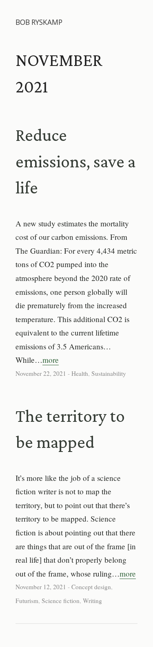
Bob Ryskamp (39, 22)
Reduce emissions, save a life (75, 161)
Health (79, 373)
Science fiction (61, 601)
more (50, 360)
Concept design (91, 587)
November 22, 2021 (41, 373)
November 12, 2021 (41, 587)
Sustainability (108, 373)
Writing (92, 601)
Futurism (27, 601)
